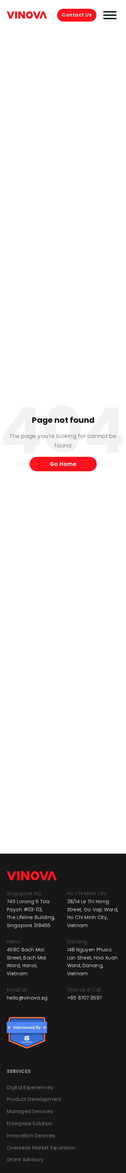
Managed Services (30, 1111)
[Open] (110, 15)
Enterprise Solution (29, 1123)
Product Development (34, 1099)
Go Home (63, 464)
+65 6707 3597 (84, 997)
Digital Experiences (30, 1087)
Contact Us (77, 14)
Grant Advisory (25, 1159)
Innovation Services (31, 1135)
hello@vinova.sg (27, 997)
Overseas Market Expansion (41, 1147)
